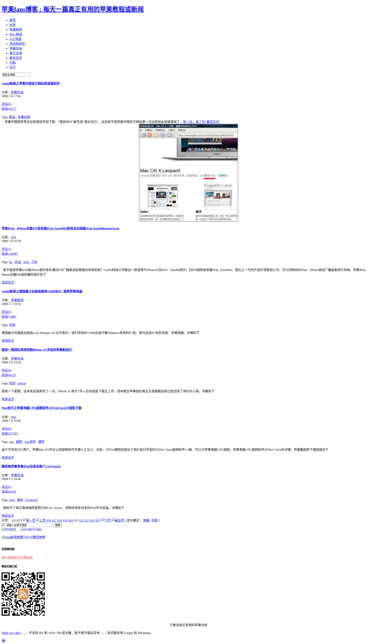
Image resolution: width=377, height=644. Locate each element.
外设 (18, 262)
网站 (12, 117)
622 (81, 520)
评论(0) (6, 104)
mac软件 (30, 441)
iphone (22, 383)
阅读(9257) (9, 109)
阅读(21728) (10, 433)
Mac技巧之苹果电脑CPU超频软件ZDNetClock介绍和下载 (41, 408)
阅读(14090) (10, 253)
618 (59, 520)
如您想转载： (9, 549)
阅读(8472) (9, 375)
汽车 (34, 262)
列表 (155, 520)
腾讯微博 (39, 537)
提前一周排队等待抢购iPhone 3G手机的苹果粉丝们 (37, 349)
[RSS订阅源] (3, 525)
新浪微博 (16, 537)
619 (65, 520)
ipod (26, 262)
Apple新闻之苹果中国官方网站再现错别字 (31, 83)
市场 (12, 325)
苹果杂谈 (17, 92)
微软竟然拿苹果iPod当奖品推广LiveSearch (31, 466)
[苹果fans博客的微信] (23, 614)
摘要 (146, 520)
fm (10, 262)
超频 (19, 441)
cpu (11, 441)
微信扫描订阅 (9, 566)
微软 (20, 500)
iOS (13, 237)
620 (70, 520)
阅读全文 (8, 282)
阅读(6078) (9, 491)
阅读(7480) (9, 316)
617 (54, 520)
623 (87, 520)
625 (98, 520)
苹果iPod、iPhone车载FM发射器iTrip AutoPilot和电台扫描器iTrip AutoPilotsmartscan (60, 228)
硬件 (41, 441)
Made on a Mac (11, 633)
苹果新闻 (17, 300)
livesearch (32, 500)
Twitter (37, 529)
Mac (13, 417)
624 (92, 520)
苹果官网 (24, 117)
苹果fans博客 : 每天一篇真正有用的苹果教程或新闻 (73, 9)
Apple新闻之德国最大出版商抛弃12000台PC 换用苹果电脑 (42, 291)
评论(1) (6, 249)
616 (48, 520)
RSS (13, 529)
